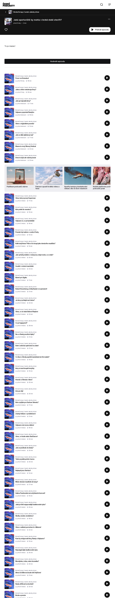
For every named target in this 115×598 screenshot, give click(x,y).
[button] (101, 4)
